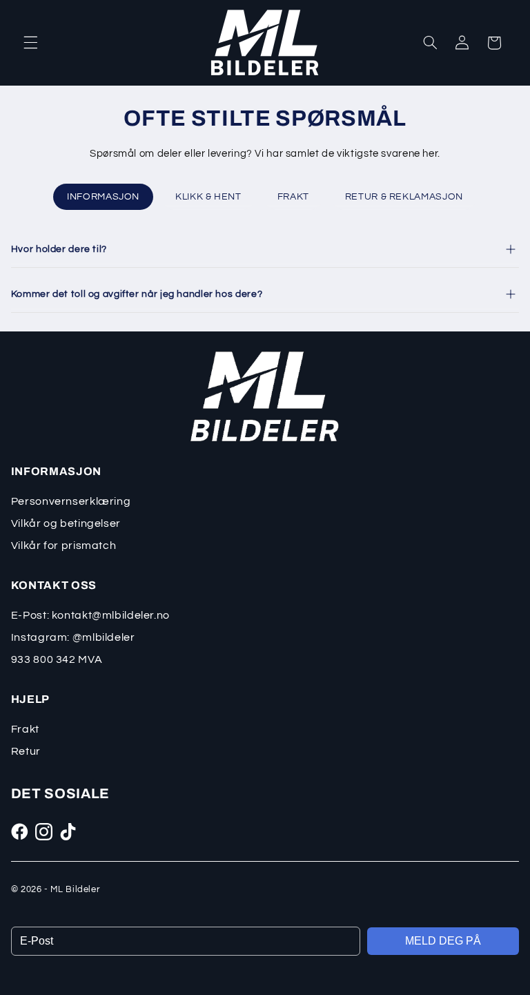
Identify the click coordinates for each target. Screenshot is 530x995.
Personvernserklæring (71, 501)
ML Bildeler (74, 889)
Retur (26, 751)
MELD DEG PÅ (443, 941)
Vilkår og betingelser (66, 523)
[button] (30, 43)
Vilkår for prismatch (64, 545)
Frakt (25, 729)
